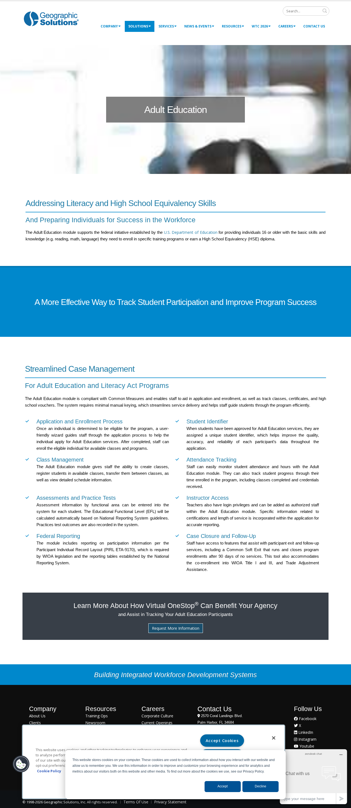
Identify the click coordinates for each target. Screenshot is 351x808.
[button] (21, 764)
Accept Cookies (222, 740)
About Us (37, 715)
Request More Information (175, 628)
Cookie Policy (49, 770)
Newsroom (95, 722)
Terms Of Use (135, 801)
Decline (260, 786)
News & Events (197, 26)
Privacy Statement (170, 801)
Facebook (307, 718)
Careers (285, 26)
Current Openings (156, 722)
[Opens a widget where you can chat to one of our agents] (313, 776)
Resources (231, 26)
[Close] (274, 738)
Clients (35, 722)
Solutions (138, 26)
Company (109, 26)
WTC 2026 (260, 26)
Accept (222, 786)
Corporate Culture (157, 715)
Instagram (306, 739)
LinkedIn (305, 732)
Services (166, 26)
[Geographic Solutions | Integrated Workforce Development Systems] (51, 18)
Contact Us (314, 26)
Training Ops (96, 715)
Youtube (306, 746)
